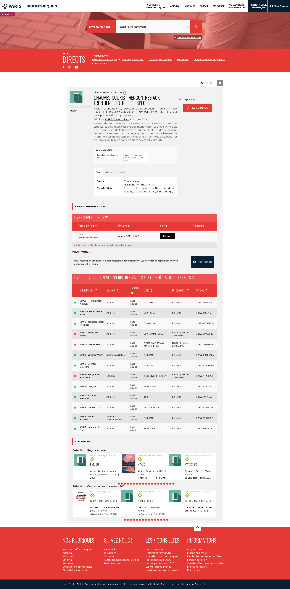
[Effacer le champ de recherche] (188, 26)
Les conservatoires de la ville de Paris (146, 584)
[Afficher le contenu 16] (161, 484)
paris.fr (66, 584)
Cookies (191, 563)
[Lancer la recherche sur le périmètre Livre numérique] (196, 26)
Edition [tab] (109, 172)
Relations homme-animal (139, 184)
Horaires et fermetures (158, 552)
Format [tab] (121, 172)
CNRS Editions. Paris (117, 119)
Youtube (109, 556)
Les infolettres (112, 563)
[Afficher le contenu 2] (119, 484)
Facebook (110, 549)
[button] (279, 6)
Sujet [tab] (99, 172)
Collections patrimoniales (77, 566)
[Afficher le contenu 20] (173, 484)
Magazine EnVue (197, 552)
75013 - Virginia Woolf (91, 355)
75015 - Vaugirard (89, 386)
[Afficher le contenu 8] (137, 484)
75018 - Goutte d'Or (90, 407)
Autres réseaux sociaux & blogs (121, 559)
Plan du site (194, 570)
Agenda (67, 552)
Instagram (110, 552)
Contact (199, 549)
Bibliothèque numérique (77, 570)
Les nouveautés (154, 549)
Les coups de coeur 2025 (160, 563)
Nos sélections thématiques (162, 556)
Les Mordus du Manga (158, 566)
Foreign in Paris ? (197, 559)
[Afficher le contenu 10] (143, 484)
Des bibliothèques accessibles (204, 556)
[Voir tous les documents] (108, 451)
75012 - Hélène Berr (90, 344)
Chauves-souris (132, 181)
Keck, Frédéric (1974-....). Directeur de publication (124, 108)
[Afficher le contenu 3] (122, 484)
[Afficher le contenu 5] (128, 484)
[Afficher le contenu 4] (125, 484)
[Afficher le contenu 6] (131, 484)
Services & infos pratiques (77, 549)
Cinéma (67, 559)
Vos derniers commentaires (162, 570)
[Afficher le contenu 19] (170, 484)
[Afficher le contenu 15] (158, 484)
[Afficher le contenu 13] (152, 484)
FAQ (189, 549)
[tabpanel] (135, 186)
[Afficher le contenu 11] (146, 484)
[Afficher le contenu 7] (134, 484)
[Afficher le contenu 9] (140, 484)
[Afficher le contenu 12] (149, 484)
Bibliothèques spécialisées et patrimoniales (99, 584)
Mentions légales (197, 566)
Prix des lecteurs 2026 (158, 559)
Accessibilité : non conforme (186, 584)
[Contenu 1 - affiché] (116, 484)
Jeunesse (68, 563)
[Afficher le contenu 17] (164, 484)
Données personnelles (211, 563)
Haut (197, 527)
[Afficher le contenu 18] (167, 484)
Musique (67, 556)
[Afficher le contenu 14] (155, 484)
